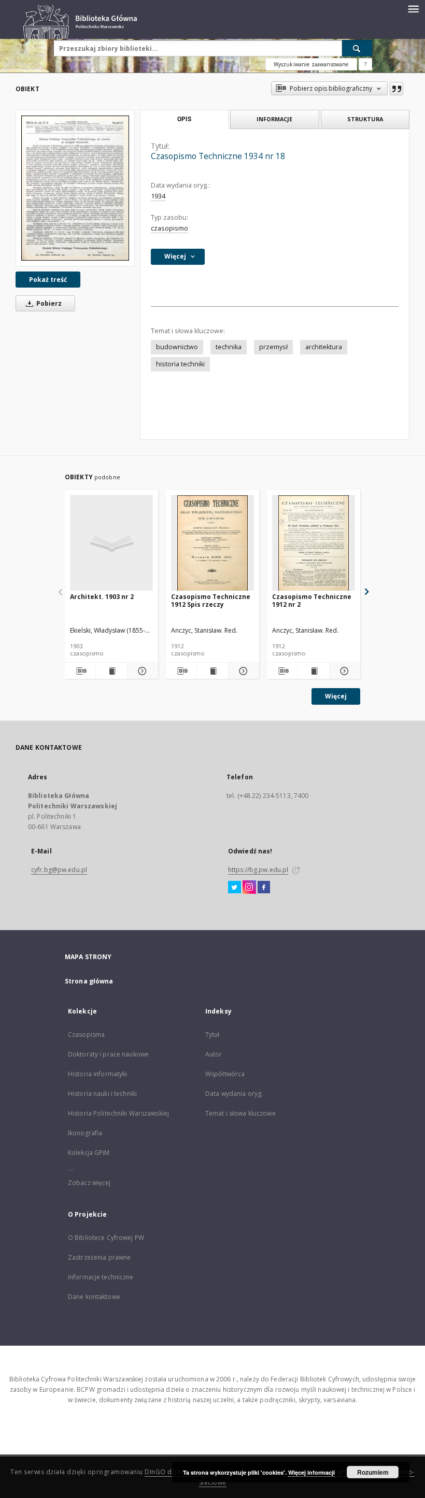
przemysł (273, 347)
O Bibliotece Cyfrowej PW (106, 1237)
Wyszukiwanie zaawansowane (311, 64)
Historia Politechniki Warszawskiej (118, 1113)
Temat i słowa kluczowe (240, 1113)
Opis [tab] (184, 119)
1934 (158, 196)
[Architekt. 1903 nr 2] (111, 543)
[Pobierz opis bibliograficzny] (80, 671)
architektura (323, 347)
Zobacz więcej (89, 1182)
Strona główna (89, 981)
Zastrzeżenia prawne (99, 1257)
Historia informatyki (97, 1073)
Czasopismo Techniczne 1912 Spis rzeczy (210, 600)
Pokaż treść (48, 279)
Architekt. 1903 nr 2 (102, 596)
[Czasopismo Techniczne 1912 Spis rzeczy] (212, 543)
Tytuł (212, 1034)
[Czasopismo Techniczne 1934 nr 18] (75, 188)
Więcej (336, 696)
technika (229, 347)
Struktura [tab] (365, 119)
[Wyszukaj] (357, 48)
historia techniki (180, 364)
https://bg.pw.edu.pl (258, 869)
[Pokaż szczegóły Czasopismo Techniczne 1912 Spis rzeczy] (242, 671)
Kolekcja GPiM (89, 1152)
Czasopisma (86, 1034)
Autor (213, 1054)
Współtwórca (225, 1073)
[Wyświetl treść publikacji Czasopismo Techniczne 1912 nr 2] (313, 671)
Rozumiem (373, 1472)
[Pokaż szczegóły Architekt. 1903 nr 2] (141, 671)
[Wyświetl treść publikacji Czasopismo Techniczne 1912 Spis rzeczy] (212, 671)
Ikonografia (85, 1133)
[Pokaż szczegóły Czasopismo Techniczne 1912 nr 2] (343, 671)
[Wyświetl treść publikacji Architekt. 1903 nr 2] (111, 671)
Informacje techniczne (101, 1277)
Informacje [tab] (274, 119)
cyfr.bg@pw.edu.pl (59, 869)
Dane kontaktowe (94, 1296)
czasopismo (169, 228)
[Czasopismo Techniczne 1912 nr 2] (314, 543)
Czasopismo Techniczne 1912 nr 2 (311, 600)
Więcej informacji (311, 1472)
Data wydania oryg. (234, 1093)
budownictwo (177, 347)
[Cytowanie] (396, 88)
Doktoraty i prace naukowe (108, 1054)
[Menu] (413, 8)
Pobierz (48, 303)
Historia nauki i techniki (102, 1093)
